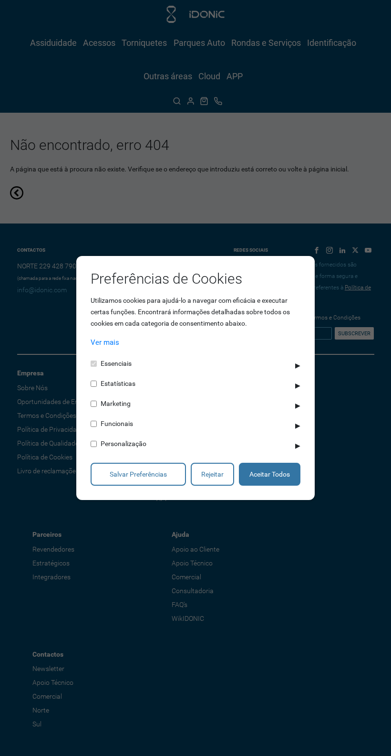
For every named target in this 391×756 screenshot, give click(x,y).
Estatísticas (118, 383)
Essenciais (116, 363)
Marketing (116, 403)
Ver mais (105, 342)
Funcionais (117, 423)
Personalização (123, 443)
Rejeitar (212, 474)
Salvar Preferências (138, 474)
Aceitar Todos (269, 474)
